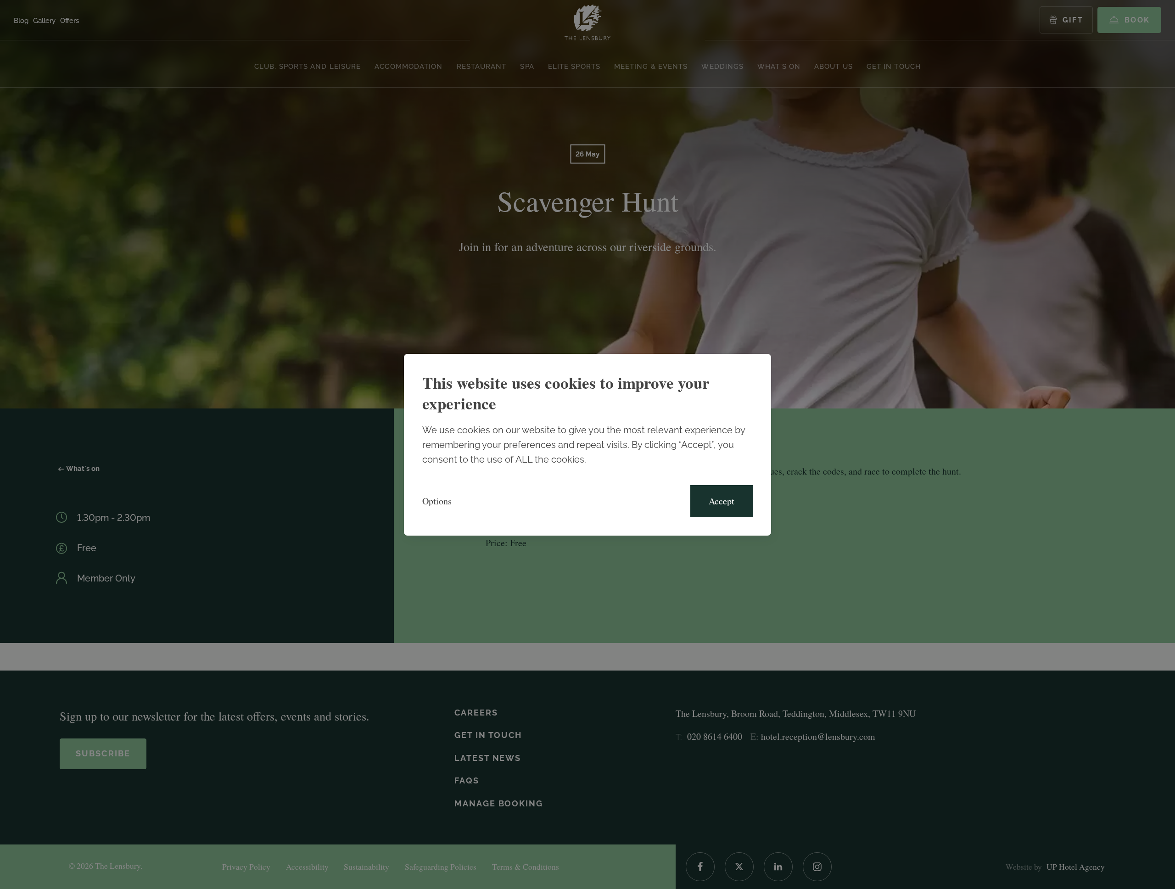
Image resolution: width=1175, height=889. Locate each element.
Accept (721, 501)
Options (437, 501)
